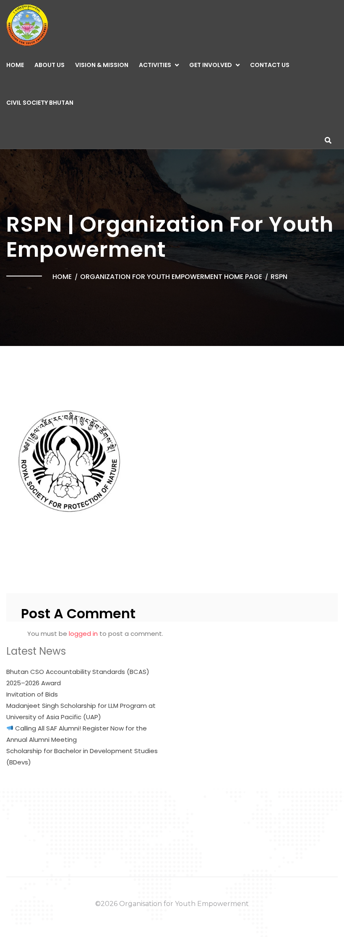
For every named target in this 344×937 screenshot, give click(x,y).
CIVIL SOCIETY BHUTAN (39, 102)
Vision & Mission (101, 65)
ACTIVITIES (155, 65)
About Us (49, 65)
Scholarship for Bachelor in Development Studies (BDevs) (82, 756)
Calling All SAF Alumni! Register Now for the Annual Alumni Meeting (76, 734)
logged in (83, 633)
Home (15, 65)
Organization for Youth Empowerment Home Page (171, 276)
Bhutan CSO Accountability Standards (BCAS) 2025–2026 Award (77, 677)
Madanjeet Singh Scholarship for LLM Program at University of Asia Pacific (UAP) (81, 711)
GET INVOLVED (210, 65)
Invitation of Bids (32, 694)
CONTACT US (269, 65)
